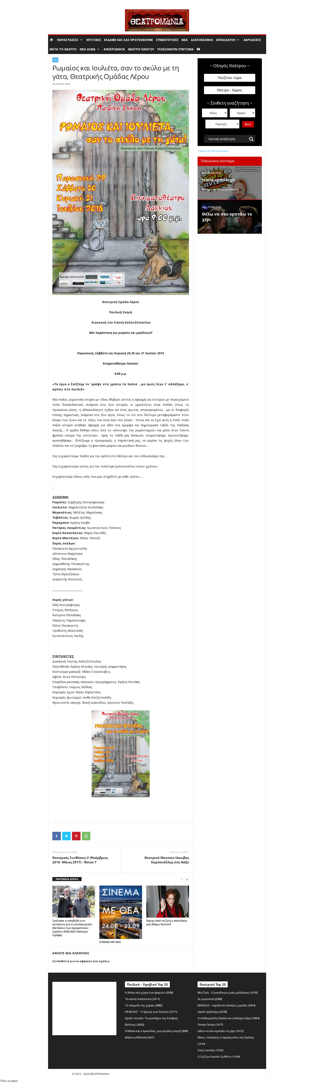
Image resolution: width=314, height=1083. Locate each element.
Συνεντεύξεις (167, 40)
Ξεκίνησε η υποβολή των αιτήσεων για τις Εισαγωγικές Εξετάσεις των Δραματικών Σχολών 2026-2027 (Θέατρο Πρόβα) (72, 928)
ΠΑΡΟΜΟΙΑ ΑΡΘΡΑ (67, 879)
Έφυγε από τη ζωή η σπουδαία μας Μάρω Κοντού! (166, 922)
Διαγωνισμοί (202, 40)
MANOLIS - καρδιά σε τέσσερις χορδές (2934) (226, 1005)
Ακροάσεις (252, 40)
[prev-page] (182, 879)
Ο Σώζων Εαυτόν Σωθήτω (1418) (219, 1056)
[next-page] (187, 879)
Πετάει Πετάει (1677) (210, 1024)
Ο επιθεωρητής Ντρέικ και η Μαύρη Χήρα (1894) (229, 1018)
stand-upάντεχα (218, 180)
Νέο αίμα (87, 49)
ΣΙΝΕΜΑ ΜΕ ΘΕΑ (110, 942)
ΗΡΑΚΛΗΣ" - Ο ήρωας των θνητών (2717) (151, 1012)
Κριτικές (94, 40)
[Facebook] (56, 836)
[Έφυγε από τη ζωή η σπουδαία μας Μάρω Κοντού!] (167, 902)
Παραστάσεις (67, 40)
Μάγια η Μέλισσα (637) (139, 1037)
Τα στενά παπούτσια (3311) (142, 999)
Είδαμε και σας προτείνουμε (128, 40)
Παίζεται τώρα (230, 77)
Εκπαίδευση (225, 40)
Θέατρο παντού (141, 49)
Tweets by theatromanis (213, 151)
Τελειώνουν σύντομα (175, 49)
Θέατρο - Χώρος (229, 90)
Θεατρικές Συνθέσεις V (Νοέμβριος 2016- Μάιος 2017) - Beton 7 (80, 859)
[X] (66, 836)
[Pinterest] (76, 836)
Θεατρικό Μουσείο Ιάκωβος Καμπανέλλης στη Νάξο (166, 859)
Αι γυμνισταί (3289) (210, 999)
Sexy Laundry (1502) (210, 1050)
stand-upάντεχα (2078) (212, 1012)
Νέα (185, 40)
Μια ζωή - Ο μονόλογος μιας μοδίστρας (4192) (228, 992)
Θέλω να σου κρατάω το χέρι (227, 216)
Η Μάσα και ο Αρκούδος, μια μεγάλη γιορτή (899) (156, 1031)
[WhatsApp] (86, 836)
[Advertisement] (230, 263)
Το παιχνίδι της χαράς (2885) (144, 1005)
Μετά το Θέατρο (63, 49)
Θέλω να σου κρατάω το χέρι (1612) (221, 1031)
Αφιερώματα (114, 49)
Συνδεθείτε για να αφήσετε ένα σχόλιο (80, 961)
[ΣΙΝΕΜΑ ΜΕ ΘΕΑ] (120, 912)
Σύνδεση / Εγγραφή (60, 3)
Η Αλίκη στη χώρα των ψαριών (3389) (149, 992)
